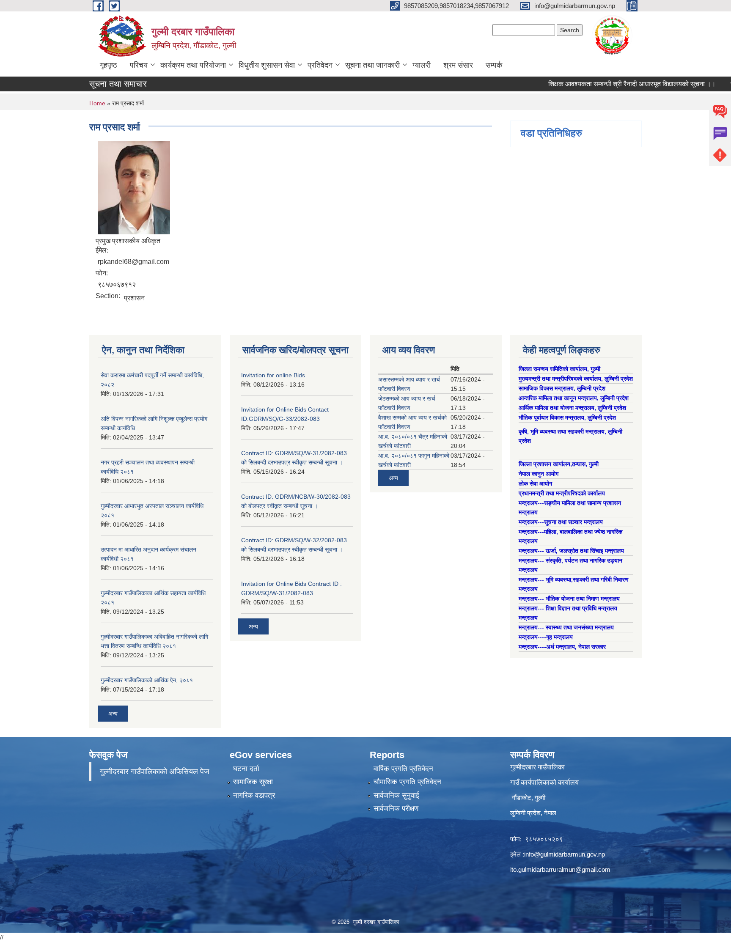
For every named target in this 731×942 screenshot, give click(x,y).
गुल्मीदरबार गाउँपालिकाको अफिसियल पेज (154, 771)
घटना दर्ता (246, 769)
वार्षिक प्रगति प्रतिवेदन (403, 769)
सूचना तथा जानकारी (372, 65)
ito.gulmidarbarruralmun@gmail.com (560, 869)
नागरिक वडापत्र (254, 795)
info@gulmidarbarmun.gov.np (564, 854)
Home (97, 103)
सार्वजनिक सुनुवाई (396, 795)
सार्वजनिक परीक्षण (396, 809)
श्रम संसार (458, 65)
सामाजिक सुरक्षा (253, 782)
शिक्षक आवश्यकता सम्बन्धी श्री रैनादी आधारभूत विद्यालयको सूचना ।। (615, 84)
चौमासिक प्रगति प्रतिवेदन (407, 782)
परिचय (139, 65)
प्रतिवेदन (320, 65)
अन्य (113, 713)
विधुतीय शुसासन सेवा (267, 65)
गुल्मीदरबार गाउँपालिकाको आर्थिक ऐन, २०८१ (147, 680)
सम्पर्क (494, 65)
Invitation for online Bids (273, 375)
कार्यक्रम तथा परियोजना (193, 65)
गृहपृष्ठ (108, 65)
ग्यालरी (421, 65)
